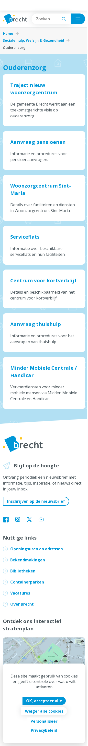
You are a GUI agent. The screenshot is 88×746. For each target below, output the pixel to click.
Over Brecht (22, 604)
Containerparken (27, 582)
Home (8, 33)
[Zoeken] (63, 18)
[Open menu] (78, 19)
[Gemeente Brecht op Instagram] (18, 519)
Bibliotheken (22, 571)
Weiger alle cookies (44, 711)
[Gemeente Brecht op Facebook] (6, 519)
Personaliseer (44, 721)
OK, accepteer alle (44, 701)
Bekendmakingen (27, 559)
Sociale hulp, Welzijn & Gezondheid (33, 40)
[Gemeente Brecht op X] (29, 519)
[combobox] (51, 19)
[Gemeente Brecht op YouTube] (41, 519)
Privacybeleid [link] (44, 730)
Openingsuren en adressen (36, 548)
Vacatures (20, 593)
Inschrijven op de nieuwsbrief (36, 501)
